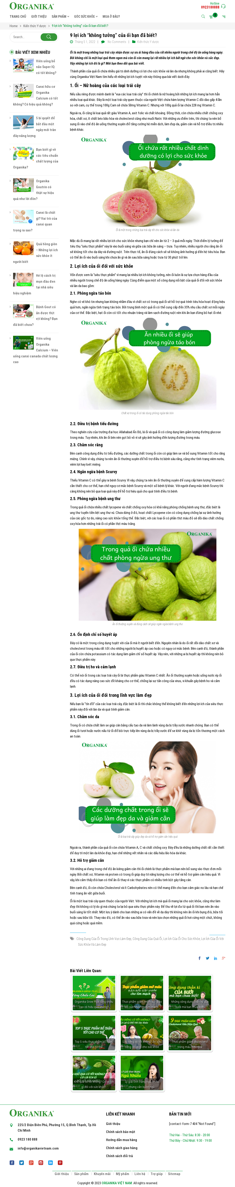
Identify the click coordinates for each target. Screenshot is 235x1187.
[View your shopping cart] (212, 17)
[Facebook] (201, 958)
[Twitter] (208, 958)
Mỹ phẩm (122, 1174)
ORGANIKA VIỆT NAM (117, 1183)
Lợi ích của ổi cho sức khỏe (181, 939)
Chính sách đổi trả (119, 1156)
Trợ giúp (157, 1174)
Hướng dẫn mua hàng (121, 1140)
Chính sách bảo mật (120, 1132)
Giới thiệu (113, 1124)
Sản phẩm (81, 1174)
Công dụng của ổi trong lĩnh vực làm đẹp (103, 939)
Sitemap (174, 1174)
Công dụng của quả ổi (147, 939)
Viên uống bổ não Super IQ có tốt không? (46, 67)
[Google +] (222, 958)
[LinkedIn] (216, 958)
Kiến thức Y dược (148, 42)
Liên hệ (139, 1174)
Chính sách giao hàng (121, 1148)
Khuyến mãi (102, 1174)
